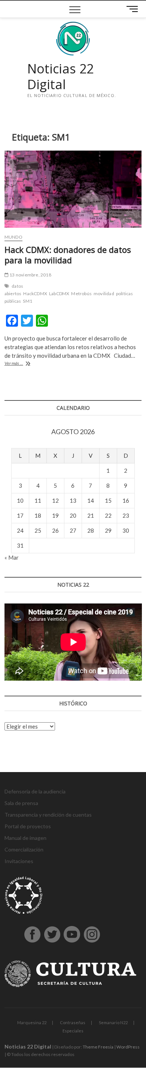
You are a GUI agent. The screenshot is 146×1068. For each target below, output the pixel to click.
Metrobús (81, 293)
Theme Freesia (98, 1047)
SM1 (27, 301)
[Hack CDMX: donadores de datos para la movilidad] (73, 189)
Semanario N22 (113, 1022)
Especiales (73, 1030)
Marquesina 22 (31, 1022)
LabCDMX (59, 293)
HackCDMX (35, 293)
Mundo (13, 237)
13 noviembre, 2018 (30, 275)
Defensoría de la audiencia (35, 791)
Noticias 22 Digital (60, 76)
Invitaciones (18, 861)
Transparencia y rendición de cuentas (48, 814)
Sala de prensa (21, 803)
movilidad (104, 293)
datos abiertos (13, 289)
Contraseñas (72, 1022)
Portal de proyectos (27, 826)
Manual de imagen (25, 838)
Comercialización (23, 849)
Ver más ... (23, 364)
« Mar (11, 557)
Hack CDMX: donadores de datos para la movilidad (67, 255)
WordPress (128, 1047)
